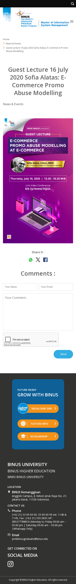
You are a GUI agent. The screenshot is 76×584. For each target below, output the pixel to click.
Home (6, 39)
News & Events (13, 43)
